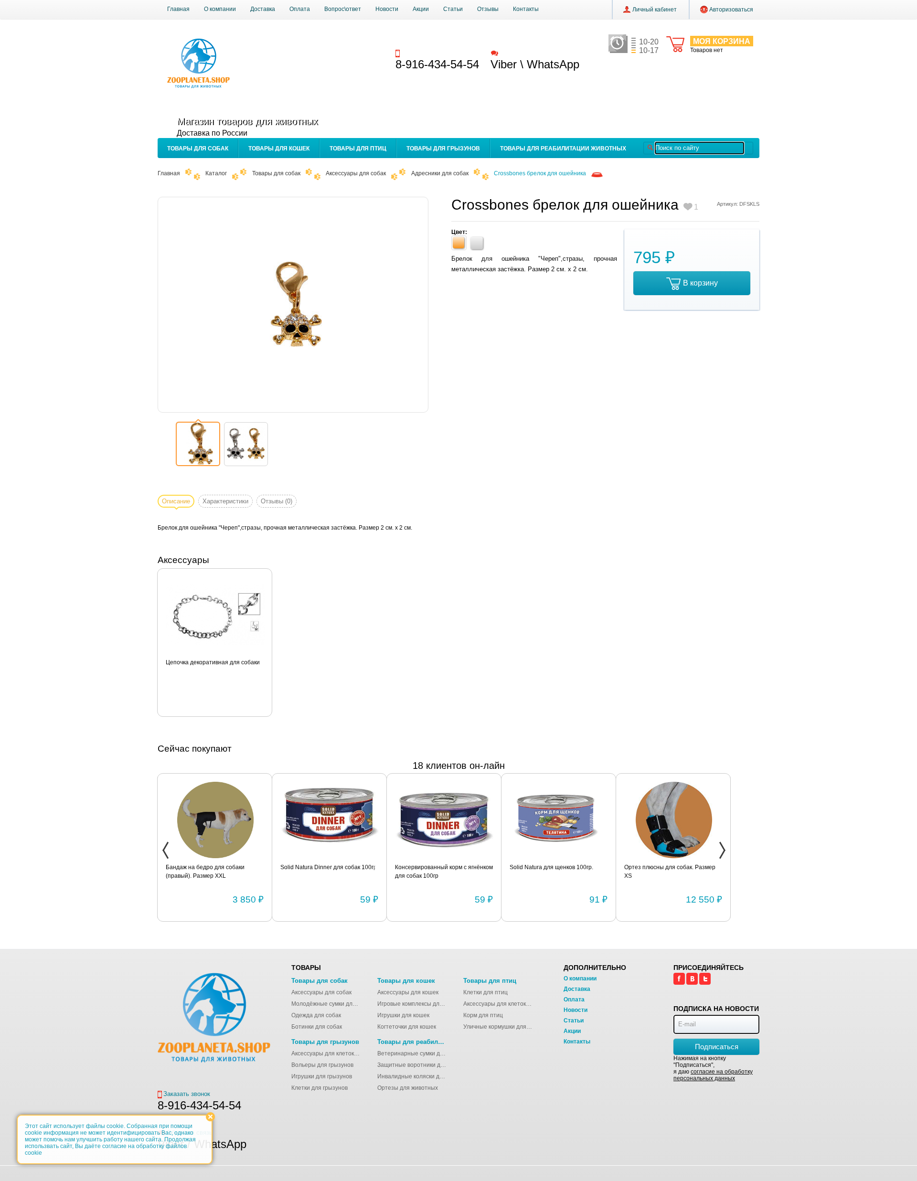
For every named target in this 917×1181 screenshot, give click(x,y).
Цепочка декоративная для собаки (213, 662)
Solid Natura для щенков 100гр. (551, 867)
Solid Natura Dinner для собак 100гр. (329, 867)
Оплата (299, 9)
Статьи (453, 9)
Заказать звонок (425, 52)
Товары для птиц (358, 148)
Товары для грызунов (443, 148)
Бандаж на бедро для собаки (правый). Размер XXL (205, 871)
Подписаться (716, 1047)
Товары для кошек (278, 148)
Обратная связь (522, 52)
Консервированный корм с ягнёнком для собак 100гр (444, 871)
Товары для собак (197, 148)
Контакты (526, 9)
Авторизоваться (731, 9)
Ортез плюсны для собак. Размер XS (669, 871)
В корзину (700, 283)
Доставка (262, 9)
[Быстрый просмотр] (215, 615)
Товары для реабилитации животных (563, 148)
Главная (178, 9)
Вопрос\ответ (342, 9)
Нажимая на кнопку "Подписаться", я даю (713, 1068)
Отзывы (488, 9)
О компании (220, 9)
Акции (421, 9)
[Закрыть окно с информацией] (210, 1116)
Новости (386, 9)
